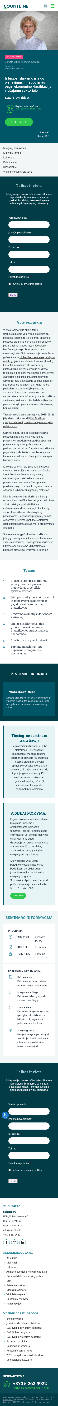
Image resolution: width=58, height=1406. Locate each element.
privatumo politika (33, 284)
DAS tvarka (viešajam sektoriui (23, 1336)
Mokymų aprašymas (15, 148)
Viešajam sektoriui (16, 1289)
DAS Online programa (18, 1332)
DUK (8, 1280)
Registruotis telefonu (26, 106)
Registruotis (19, 122)
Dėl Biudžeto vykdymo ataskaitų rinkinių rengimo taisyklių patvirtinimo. (28, 422)
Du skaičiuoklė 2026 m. (19, 1359)
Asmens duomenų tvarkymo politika (26, 1271)
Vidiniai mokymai (15, 1294)
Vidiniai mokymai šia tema (18, 171)
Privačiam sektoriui (17, 1285)
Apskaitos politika (16, 1341)
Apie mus (11, 1258)
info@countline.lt (11, 1230)
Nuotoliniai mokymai (17, 1299)
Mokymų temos (13, 152)
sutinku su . (27, 284)
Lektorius (9, 157)
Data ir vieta (11, 162)
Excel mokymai (14, 1318)
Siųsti (13, 294)
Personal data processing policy (24, 1276)
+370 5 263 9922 (11, 1234)
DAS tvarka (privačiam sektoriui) (24, 1327)
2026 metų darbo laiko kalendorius (25, 1355)
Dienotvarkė (11, 167)
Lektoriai (11, 1267)
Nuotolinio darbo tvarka (19, 1350)
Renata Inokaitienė (17, 97)
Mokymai (11, 1262)
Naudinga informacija (18, 1346)
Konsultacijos (14, 1303)
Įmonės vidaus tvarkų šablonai (23, 1323)
